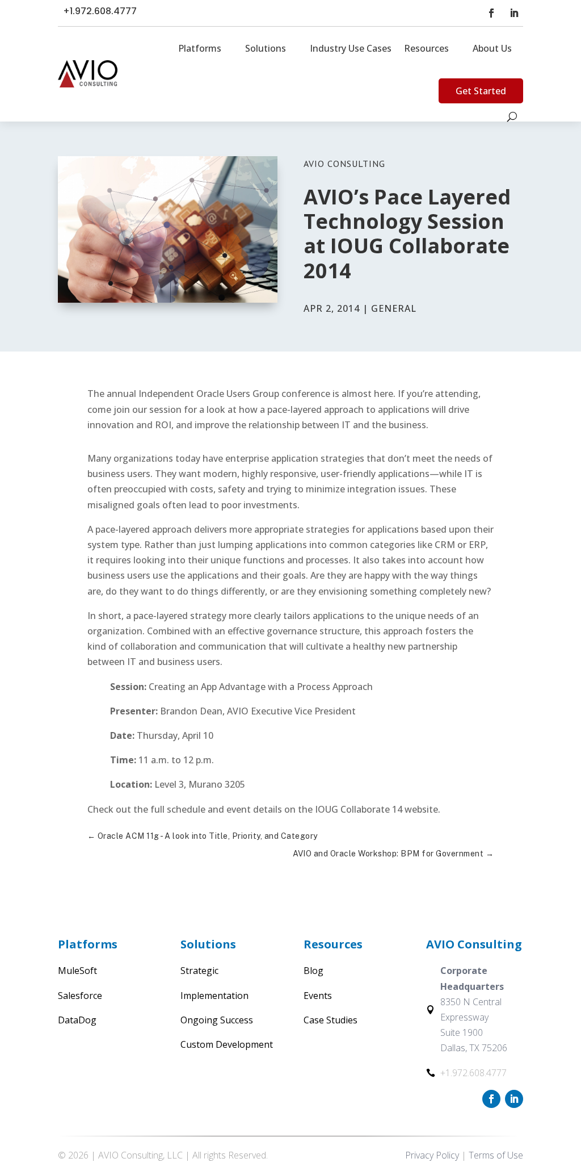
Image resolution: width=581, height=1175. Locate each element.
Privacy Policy (432, 1155)
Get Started (481, 91)
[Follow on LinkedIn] (514, 13)
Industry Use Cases (350, 48)
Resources (426, 48)
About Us (492, 48)
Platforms (199, 48)
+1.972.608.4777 (100, 11)
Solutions (265, 48)
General (393, 308)
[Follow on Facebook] (491, 13)
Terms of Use (496, 1155)
